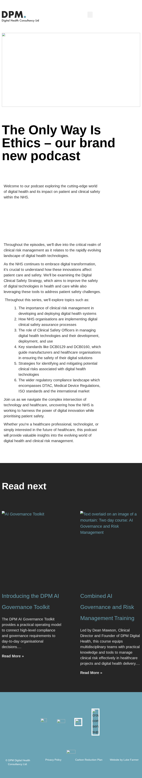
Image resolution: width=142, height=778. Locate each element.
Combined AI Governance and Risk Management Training (107, 607)
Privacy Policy (53, 759)
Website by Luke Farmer (124, 759)
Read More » (13, 656)
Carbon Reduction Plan (88, 759)
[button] (90, 15)
